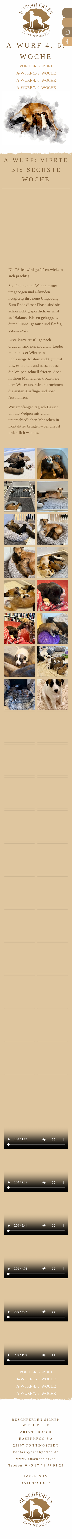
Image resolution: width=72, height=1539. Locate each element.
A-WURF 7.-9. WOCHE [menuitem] (36, 87)
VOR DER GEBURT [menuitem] (36, 66)
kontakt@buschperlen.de (36, 1452)
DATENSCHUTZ (36, 1482)
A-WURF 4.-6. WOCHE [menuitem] (36, 80)
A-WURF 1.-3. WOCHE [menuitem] (36, 73)
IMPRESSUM (36, 1476)
